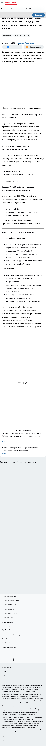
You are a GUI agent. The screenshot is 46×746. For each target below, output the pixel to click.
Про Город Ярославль (9, 604)
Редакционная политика (9, 675)
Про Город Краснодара (9, 647)
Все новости (5, 9)
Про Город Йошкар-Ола (9, 613)
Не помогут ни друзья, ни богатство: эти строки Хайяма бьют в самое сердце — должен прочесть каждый (21, 437)
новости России (22, 35)
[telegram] (27, 383)
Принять (38, 15)
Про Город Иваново (8, 609)
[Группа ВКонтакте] (12, 47)
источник (12, 330)
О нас (4, 671)
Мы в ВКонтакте (31, 9)
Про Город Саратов (8, 630)
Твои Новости (6, 639)
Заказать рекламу (17, 9)
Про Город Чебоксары (9, 596)
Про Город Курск (7, 617)
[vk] (20, 383)
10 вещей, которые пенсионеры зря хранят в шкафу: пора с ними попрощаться (20, 450)
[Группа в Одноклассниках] (34, 47)
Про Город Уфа (6, 626)
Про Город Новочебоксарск (10, 600)
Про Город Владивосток (9, 642)
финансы (7, 35)
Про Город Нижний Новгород (11, 635)
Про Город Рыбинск (8, 622)
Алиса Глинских (26, 43)
